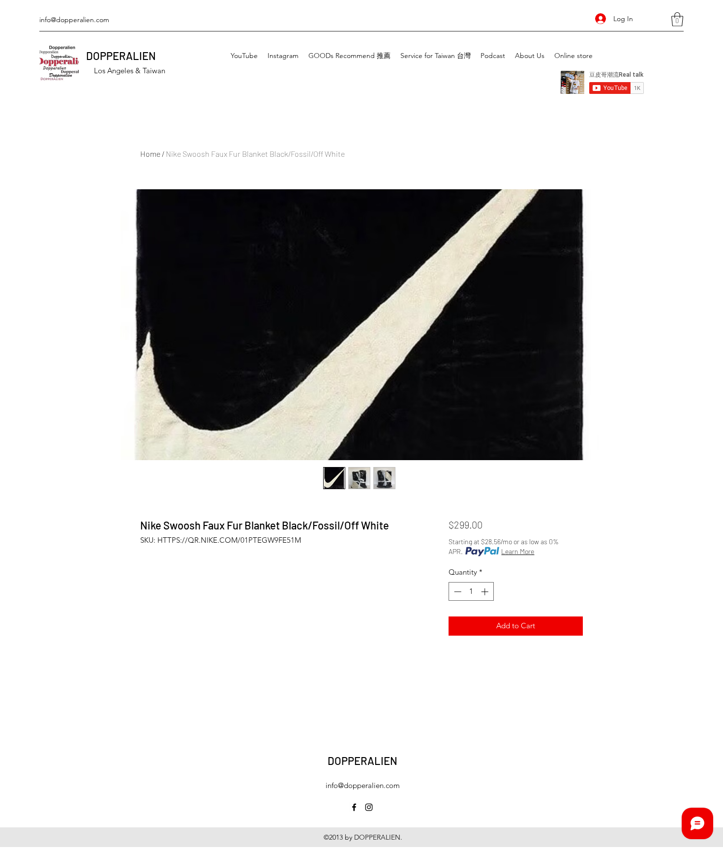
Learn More (517, 551)
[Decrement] (456, 592)
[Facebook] (354, 807)
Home (150, 153)
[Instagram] (369, 807)
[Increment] (485, 592)
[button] (677, 19)
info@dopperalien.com (74, 19)
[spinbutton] (471, 592)
